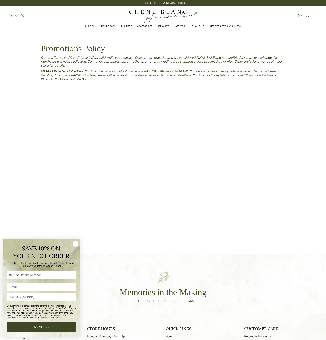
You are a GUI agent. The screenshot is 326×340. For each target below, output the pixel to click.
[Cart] (315, 16)
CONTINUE (41, 327)
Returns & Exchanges (257, 336)
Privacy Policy (46, 318)
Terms (58, 318)
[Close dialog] (75, 244)
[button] (308, 16)
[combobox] (13, 275)
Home (169, 336)
